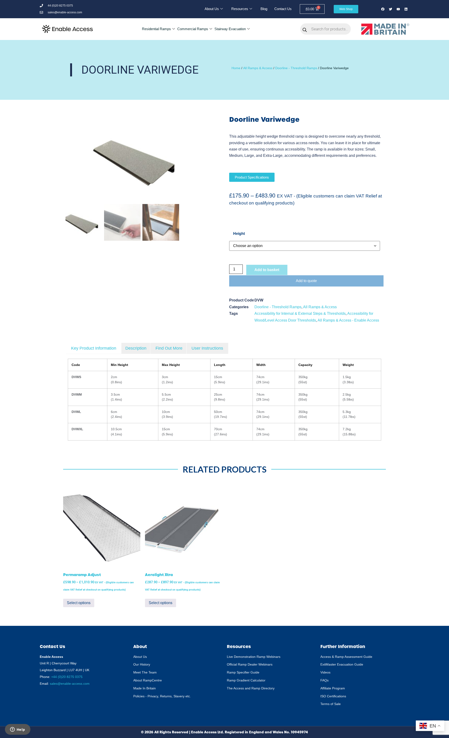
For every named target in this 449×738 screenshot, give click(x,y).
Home (236, 68)
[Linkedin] (406, 9)
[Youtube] (398, 9)
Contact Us (283, 9)
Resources (239, 9)
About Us (212, 9)
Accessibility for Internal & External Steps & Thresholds (300, 313)
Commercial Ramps (192, 29)
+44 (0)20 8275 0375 (67, 677)
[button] (211, 161)
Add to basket (266, 270)
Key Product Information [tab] (93, 348)
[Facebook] (383, 9)
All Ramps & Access (257, 68)
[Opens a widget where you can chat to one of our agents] (17, 730)
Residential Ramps (156, 29)
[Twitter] (390, 9)
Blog (264, 9)
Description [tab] (135, 348)
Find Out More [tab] (169, 348)
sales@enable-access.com (70, 683)
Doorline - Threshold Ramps (296, 68)
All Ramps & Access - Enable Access (348, 320)
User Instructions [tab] (207, 348)
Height (239, 234)
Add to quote (306, 281)
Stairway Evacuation (230, 29)
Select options (79, 603)
